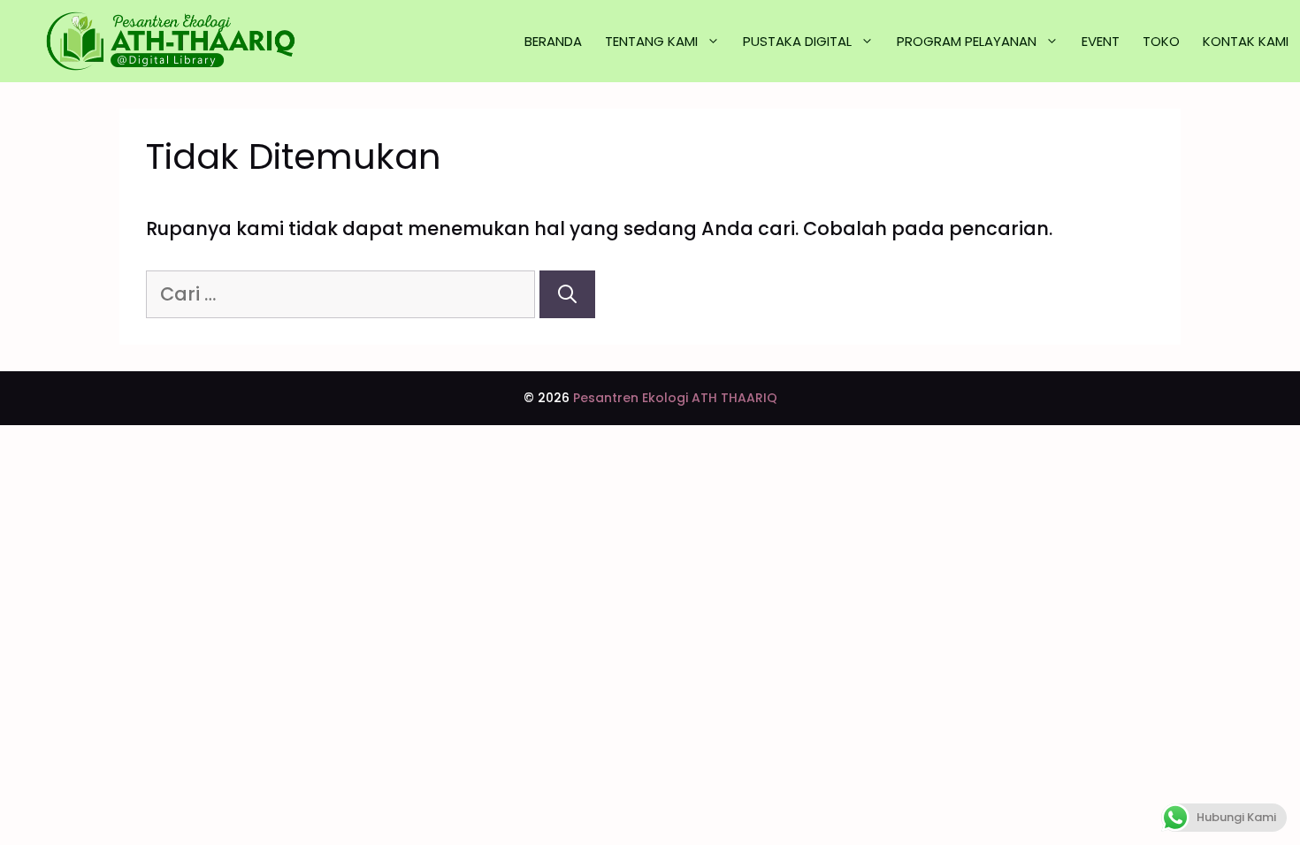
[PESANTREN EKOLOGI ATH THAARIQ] (172, 41)
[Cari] (567, 294)
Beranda (553, 41)
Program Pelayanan (966, 41)
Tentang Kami (651, 41)
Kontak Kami (1246, 41)
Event (1101, 41)
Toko (1161, 41)
